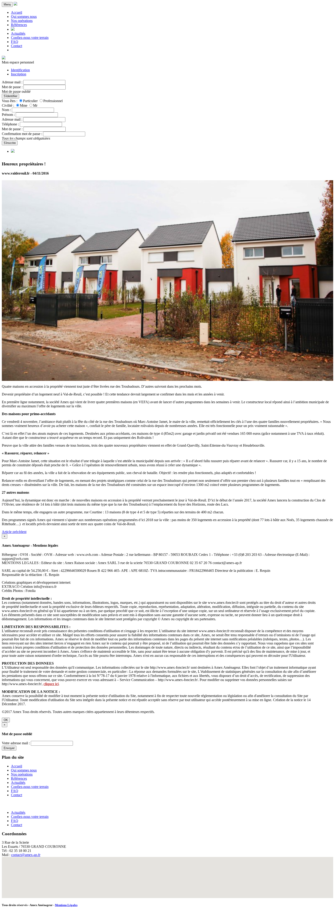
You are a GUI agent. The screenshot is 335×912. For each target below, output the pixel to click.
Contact (16, 46)
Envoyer (9, 748)
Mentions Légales (66, 905)
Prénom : (8, 115)
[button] (167, 875)
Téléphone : (10, 124)
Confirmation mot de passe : (22, 134)
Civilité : (8, 105)
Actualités (18, 33)
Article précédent (14, 532)
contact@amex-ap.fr (25, 855)
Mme (23, 105)
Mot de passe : (12, 87)
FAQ (14, 42)
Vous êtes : (9, 101)
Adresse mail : (12, 82)
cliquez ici (51, 684)
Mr (35, 105)
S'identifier (10, 96)
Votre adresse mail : (16, 743)
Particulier (30, 101)
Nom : (6, 110)
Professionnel (53, 101)
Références (19, 25)
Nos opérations (22, 21)
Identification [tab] (20, 70)
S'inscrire (10, 143)
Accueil (16, 12)
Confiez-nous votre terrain (30, 38)
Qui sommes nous (24, 17)
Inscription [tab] (18, 74)
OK (6, 720)
